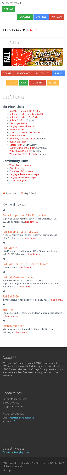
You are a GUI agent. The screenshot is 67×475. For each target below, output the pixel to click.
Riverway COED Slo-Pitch (22, 138)
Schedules (42, 73)
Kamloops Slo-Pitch (19, 123)
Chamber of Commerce (21, 171)
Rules (53, 82)
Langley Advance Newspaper (24, 174)
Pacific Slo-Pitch (17, 135)
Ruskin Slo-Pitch (17, 141)
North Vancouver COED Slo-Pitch (26, 132)
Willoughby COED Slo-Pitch (23, 153)
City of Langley (17, 168)
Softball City (15, 144)
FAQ (23, 82)
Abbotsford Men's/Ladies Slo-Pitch (27, 114)
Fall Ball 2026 (11, 296)
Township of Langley (20, 165)
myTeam (57, 16)
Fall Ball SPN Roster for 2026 (20, 231)
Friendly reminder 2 (14, 326)
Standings (23, 73)
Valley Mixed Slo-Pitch (20, 150)
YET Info (8, 309)
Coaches (25, 16)
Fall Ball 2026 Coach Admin (19, 277)
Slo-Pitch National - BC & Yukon (25, 110)
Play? (12, 82)
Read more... (31, 221)
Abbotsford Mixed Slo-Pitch (23, 117)
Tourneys (37, 82)
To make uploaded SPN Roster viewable (27, 215)
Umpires (41, 16)
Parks (58, 73)
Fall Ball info (10, 248)
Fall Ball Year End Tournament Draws (25, 264)
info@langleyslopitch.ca (21, 417)
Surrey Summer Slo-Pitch (22, 147)
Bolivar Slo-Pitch (17, 120)
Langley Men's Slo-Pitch (21, 126)
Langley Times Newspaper (23, 177)
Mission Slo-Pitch (18, 129)
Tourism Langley (17, 180)
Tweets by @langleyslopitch (17, 452)
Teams (7, 73)
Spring (8, 9)
